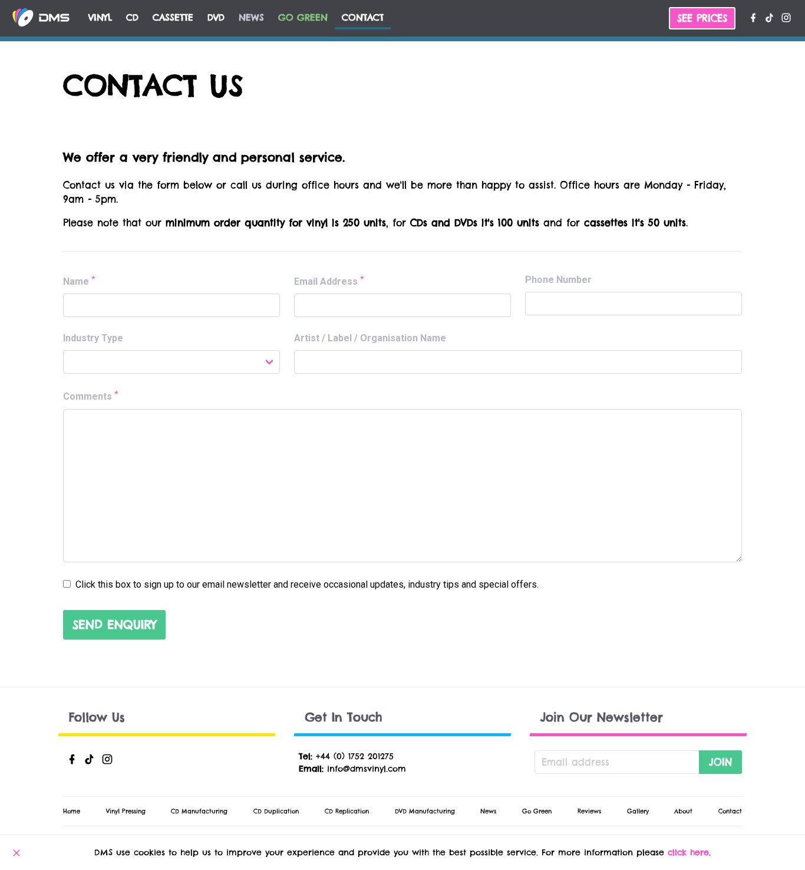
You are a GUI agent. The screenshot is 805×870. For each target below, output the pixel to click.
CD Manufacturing (199, 811)
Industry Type (93, 338)
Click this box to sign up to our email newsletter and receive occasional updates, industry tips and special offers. (306, 584)
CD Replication (347, 811)
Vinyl (100, 17)
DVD (216, 17)
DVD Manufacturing (425, 811)
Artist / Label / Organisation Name (370, 338)
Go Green (303, 17)
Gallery (638, 811)
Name (79, 280)
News (251, 17)
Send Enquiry (114, 624)
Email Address (329, 280)
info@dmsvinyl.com (366, 768)
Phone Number (558, 279)
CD (132, 17)
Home (71, 811)
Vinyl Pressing (126, 811)
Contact (363, 17)
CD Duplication (276, 811)
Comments (90, 395)
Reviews (589, 811)
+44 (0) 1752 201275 (355, 756)
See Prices (702, 18)
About (683, 811)
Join (720, 762)
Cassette (173, 17)
